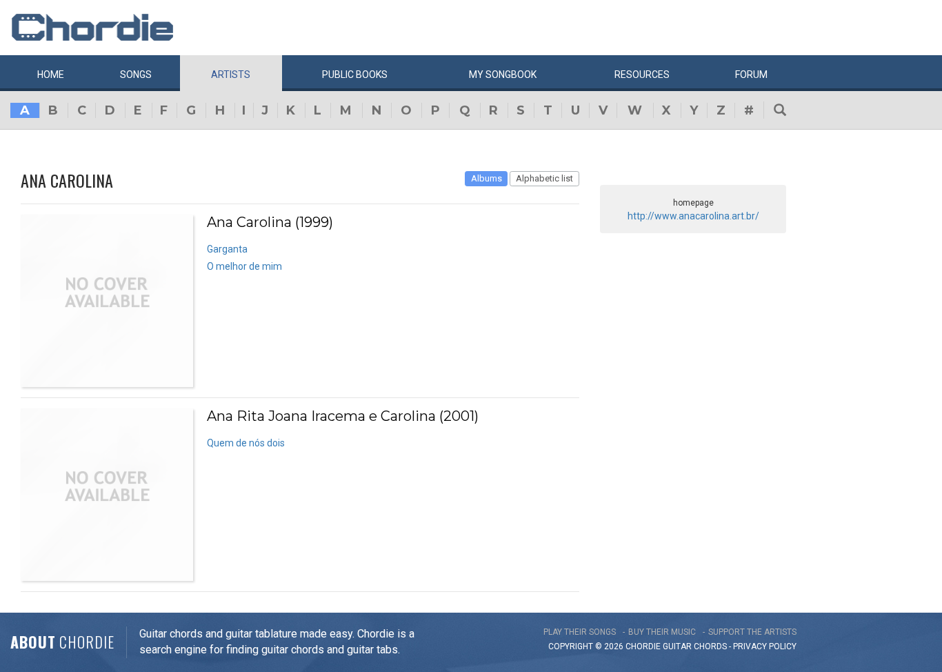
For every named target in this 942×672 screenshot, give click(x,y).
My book (503, 74)
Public (355, 74)
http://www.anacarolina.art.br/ (693, 215)
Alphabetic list (544, 178)
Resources (642, 74)
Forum (751, 74)
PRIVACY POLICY (764, 646)
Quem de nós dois (246, 442)
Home (50, 74)
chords (710, 646)
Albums (486, 178)
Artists (230, 74)
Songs (136, 74)
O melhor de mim (244, 266)
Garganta (227, 249)
